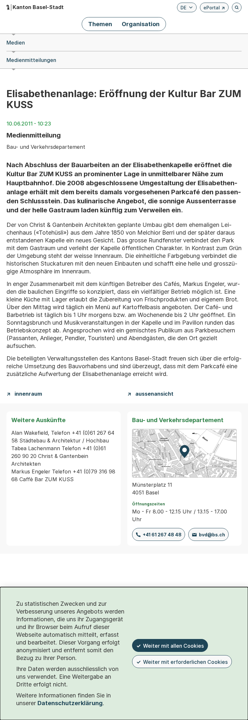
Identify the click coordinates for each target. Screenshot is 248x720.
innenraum (28, 394)
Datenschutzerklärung (70, 703)
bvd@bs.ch (212, 534)
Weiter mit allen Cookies (173, 646)
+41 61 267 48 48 (162, 534)
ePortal (214, 8)
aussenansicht (154, 394)
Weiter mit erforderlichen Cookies (185, 662)
